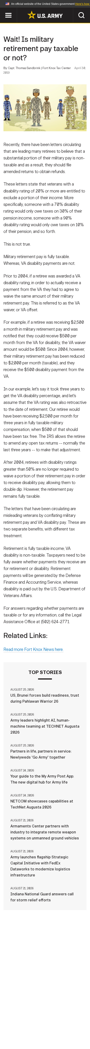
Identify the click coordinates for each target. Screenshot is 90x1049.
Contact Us (42, 1022)
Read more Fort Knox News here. (33, 649)
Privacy (67, 1022)
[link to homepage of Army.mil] (45, 15)
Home (20, 1022)
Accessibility (52, 1029)
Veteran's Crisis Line (59, 1035)
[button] (2, 9)
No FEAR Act (22, 1035)
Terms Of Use (20, 1029)
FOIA (77, 1029)
